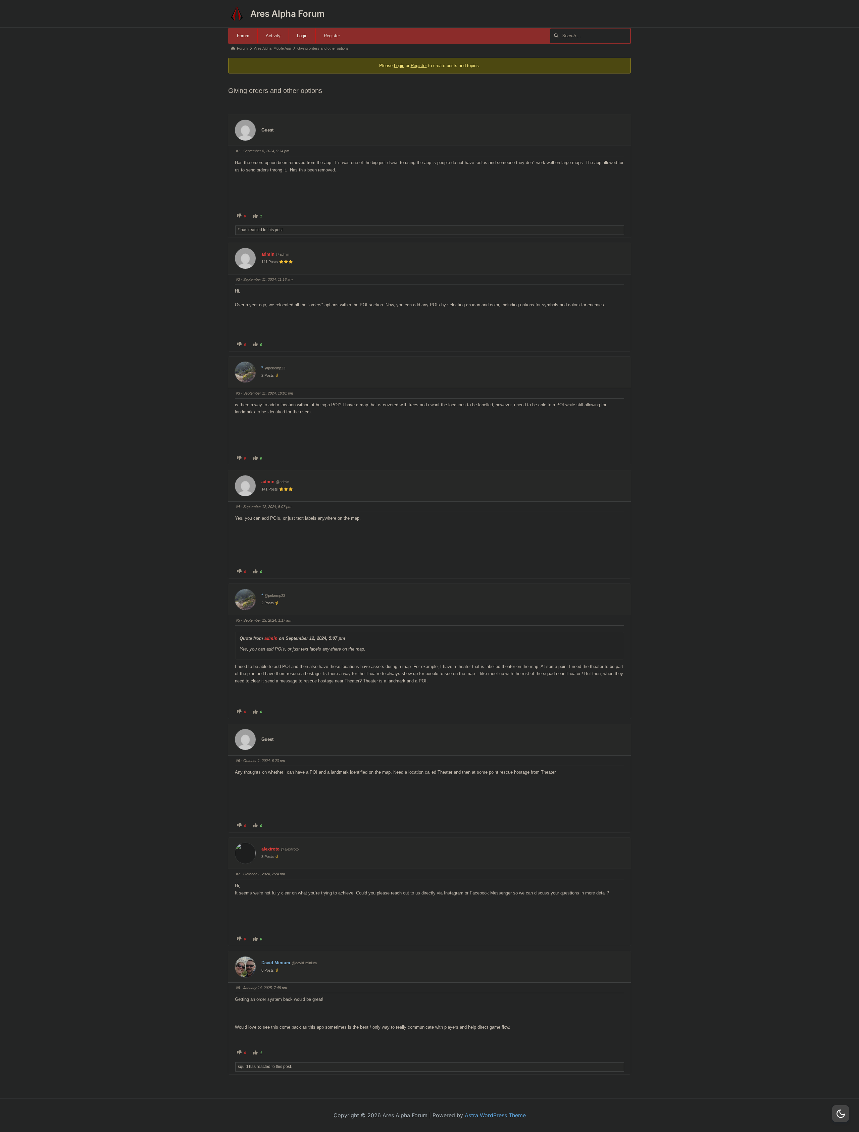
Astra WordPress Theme (495, 1115)
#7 (238, 874)
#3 (238, 393)
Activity (273, 35)
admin (267, 254)
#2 (238, 279)
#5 (238, 620)
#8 (238, 988)
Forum (243, 35)
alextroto (270, 849)
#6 (238, 761)
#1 (238, 151)
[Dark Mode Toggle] (840, 1113)
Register (332, 35)
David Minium (275, 962)
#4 (238, 507)
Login (302, 35)
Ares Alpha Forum (287, 13)
